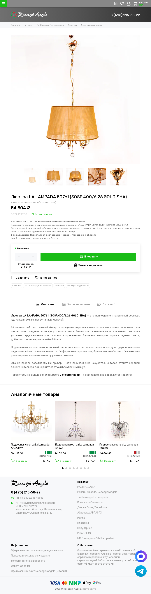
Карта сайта (89, 589)
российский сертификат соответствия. (107, 562)
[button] (63, 468)
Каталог (16, 285)
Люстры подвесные (78, 285)
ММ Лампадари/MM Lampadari (95, 538)
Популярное (84, 528)
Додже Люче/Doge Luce (92, 507)
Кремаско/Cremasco (90, 502)
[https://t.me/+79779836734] (140, 570)
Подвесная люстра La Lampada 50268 (74, 446)
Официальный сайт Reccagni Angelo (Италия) (39, 571)
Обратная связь (21, 566)
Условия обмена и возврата (28, 560)
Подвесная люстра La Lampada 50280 (118, 446)
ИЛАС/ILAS (84, 533)
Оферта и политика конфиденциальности (37, 550)
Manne (81, 517)
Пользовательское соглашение (30, 555)
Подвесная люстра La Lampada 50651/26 (30, 446)
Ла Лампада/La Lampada (37, 285)
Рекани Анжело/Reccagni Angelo (97, 492)
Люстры (59, 285)
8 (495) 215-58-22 (125, 15)
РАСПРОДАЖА (86, 487)
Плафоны (83, 523)
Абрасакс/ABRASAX (89, 512)
